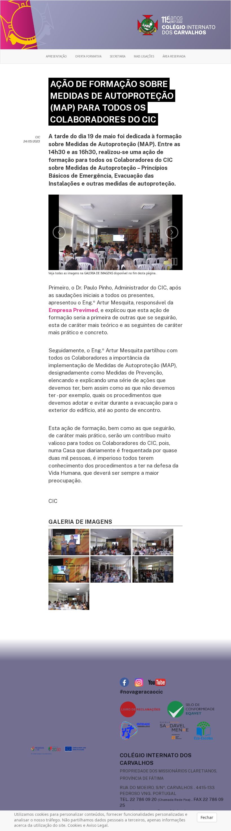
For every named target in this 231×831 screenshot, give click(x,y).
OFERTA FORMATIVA (88, 56)
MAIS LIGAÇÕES (144, 56)
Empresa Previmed (73, 310)
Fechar (207, 817)
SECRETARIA (117, 56)
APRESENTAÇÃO (56, 56)
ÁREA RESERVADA (174, 56)
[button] (174, 261)
